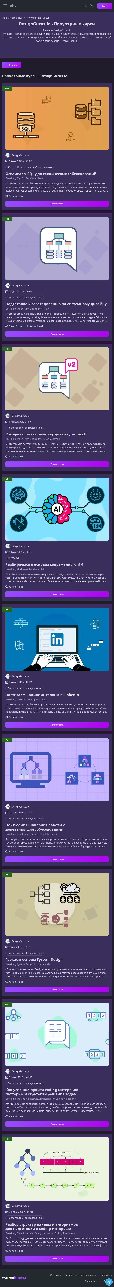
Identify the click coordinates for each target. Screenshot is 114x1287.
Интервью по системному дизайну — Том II (46, 434)
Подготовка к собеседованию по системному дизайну (56, 304)
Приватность (92, 1281)
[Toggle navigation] (5, 5)
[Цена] (92, 6)
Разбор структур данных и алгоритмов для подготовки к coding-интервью (41, 1226)
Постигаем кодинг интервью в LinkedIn (42, 695)
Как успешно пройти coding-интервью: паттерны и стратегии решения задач (41, 1092)
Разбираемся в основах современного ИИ (44, 564)
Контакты (55, 1274)
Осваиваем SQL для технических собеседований (50, 174)
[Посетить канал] (109, 1282)
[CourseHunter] (13, 6)
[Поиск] (85, 6)
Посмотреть (57, 203)
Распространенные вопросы (80, 1274)
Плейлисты (106, 1274)
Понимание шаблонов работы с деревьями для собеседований (35, 827)
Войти (104, 5)
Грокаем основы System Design (34, 959)
